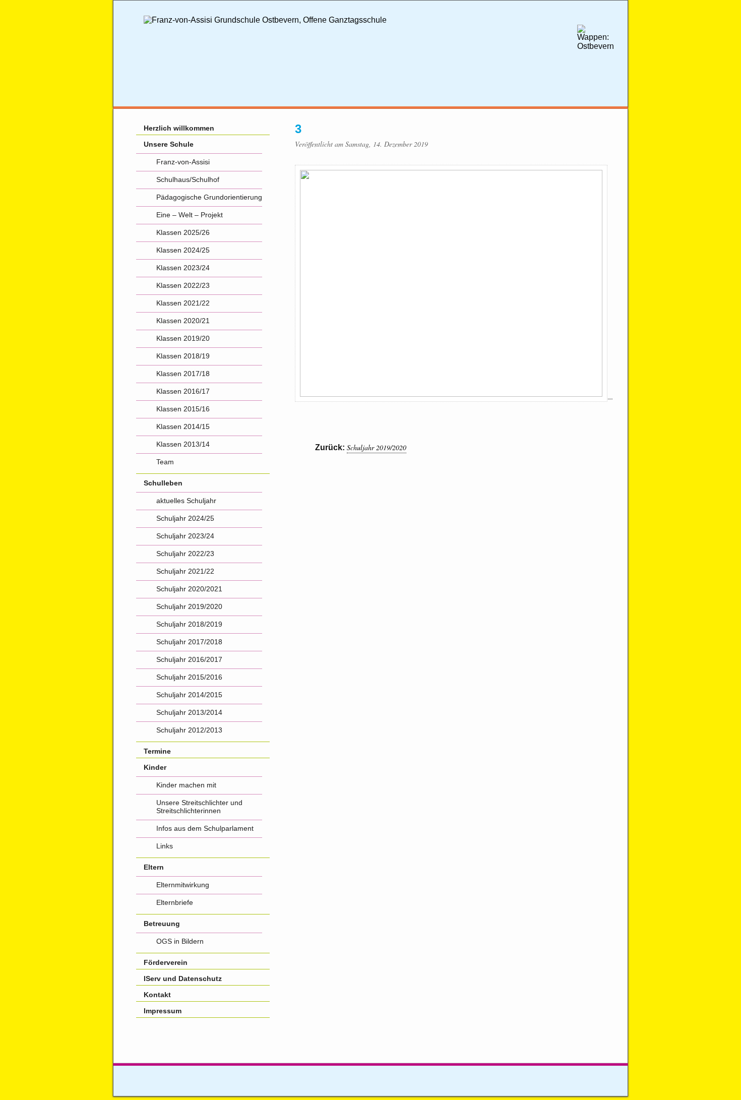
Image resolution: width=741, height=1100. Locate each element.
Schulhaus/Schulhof (187, 179)
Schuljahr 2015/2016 (189, 677)
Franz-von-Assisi (183, 162)
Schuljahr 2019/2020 (376, 447)
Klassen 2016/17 (183, 391)
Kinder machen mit (186, 785)
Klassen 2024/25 (183, 250)
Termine (157, 751)
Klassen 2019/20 (183, 338)
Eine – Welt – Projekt (189, 215)
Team (165, 462)
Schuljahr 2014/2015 (189, 695)
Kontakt (157, 995)
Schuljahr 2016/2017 (189, 659)
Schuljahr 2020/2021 (189, 589)
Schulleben (163, 483)
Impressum (162, 1011)
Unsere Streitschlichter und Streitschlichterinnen (199, 807)
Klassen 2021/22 (183, 303)
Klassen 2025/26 (183, 232)
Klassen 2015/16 (183, 409)
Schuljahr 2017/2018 (189, 642)
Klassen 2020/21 (183, 321)
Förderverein (166, 962)
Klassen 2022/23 (183, 285)
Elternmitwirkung (182, 885)
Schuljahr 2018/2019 (189, 624)
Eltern (154, 867)
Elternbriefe (174, 902)
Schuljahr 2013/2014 (189, 712)
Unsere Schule (169, 144)
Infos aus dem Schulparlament (205, 828)
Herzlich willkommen (179, 128)
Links (164, 846)
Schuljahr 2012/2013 (189, 730)
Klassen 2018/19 (183, 356)
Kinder (155, 767)
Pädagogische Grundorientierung (209, 197)
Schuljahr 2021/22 (185, 571)
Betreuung (162, 924)
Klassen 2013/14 (183, 444)
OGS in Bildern (180, 941)
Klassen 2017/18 (183, 374)
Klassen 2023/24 (183, 268)
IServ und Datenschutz (183, 978)
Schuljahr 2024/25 (185, 518)
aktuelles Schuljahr (186, 501)
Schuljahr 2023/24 (185, 536)
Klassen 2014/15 (183, 426)
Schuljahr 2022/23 (185, 553)
